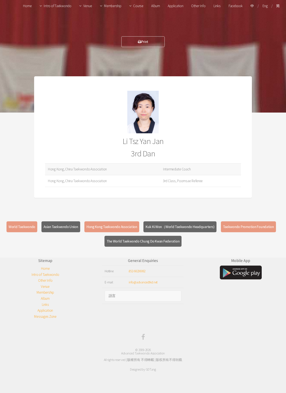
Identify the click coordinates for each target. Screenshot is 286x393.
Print (144, 41)
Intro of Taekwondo (57, 6)
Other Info (198, 6)
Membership (112, 6)
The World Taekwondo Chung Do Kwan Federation (143, 241)
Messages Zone (45, 316)
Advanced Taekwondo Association (143, 353)
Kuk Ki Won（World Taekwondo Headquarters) (180, 226)
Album (155, 6)
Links (217, 6)
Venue (87, 6)
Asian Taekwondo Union (61, 226)
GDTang (151, 369)
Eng (265, 6)
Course (138, 6)
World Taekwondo (22, 226)
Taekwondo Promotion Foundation (248, 226)
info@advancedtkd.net (143, 282)
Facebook (235, 6)
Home (27, 6)
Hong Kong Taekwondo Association (111, 226)
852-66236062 (137, 271)
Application (175, 6)
